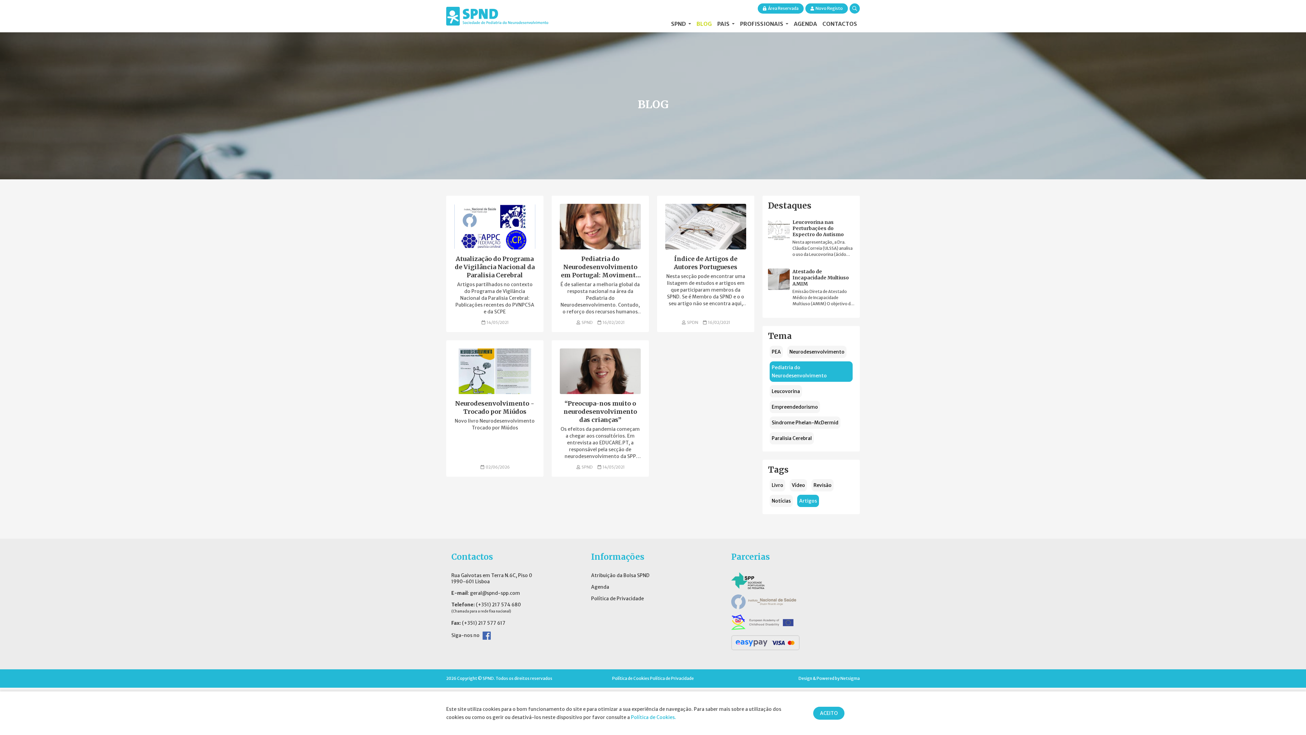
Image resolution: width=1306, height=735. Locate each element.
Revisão (823, 485)
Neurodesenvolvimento (816, 352)
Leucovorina (786, 391)
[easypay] (765, 642)
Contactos (839, 23)
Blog (704, 23)
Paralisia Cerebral (792, 438)
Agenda (805, 23)
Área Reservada (783, 8)
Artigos (808, 501)
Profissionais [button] (762, 23)
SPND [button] (679, 23)
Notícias (781, 501)
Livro (777, 485)
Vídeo (798, 485)
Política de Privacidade (617, 598)
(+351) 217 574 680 (498, 605)
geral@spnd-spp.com (495, 593)
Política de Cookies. (653, 717)
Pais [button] (724, 23)
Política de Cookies (630, 678)
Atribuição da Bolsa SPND (620, 575)
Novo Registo (829, 8)
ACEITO (829, 713)
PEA (776, 352)
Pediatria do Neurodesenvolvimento (799, 371)
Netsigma (850, 678)
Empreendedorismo (795, 407)
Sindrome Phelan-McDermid (805, 423)
